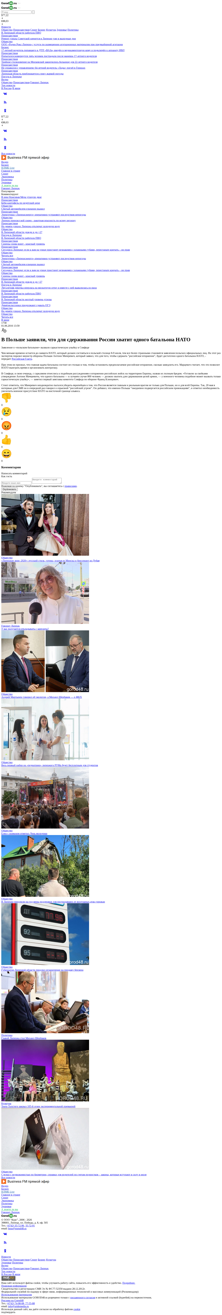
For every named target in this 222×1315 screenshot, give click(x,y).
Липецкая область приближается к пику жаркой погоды (32, 73)
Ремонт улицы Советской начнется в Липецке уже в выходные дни (38, 38)
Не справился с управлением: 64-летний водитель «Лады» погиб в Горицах (43, 67)
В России (6, 88)
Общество (7, 29)
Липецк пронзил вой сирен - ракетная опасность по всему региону (38, 220)
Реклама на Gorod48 (12, 1300)
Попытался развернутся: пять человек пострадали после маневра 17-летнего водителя (49, 56)
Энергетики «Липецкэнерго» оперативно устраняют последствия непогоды (43, 214)
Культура (51, 29)
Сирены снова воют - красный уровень (23, 244)
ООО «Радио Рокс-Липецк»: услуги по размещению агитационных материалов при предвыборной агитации (62, 44)
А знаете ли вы (9, 185)
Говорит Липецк (39, 82)
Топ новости (8, 85)
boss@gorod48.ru (17, 1228)
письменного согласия (82, 1297)
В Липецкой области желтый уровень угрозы (26, 299)
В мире (16, 88)
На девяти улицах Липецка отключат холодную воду (30, 226)
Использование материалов (16, 1294)
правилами (71, 486)
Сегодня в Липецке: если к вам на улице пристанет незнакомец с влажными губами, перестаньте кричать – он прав (65, 249)
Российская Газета (22, 358)
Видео (4, 79)
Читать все (7, 255)
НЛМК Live (7, 167)
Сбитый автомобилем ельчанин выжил (23, 208)
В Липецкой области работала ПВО (21, 32)
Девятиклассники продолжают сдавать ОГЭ (25, 305)
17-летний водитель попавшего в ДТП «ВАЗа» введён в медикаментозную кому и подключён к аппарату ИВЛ (62, 50)
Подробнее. (128, 1283)
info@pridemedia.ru (18, 1306)
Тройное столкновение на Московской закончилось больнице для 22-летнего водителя (49, 62)
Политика (72, 29)
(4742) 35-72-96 (15, 1225)
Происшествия (21, 29)
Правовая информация (13, 1285)
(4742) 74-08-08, (16, 1303)
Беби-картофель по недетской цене (20, 203)
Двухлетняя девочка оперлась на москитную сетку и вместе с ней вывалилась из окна (49, 287)
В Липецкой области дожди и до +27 (21, 232)
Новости (6, 27)
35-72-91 (30, 1225)
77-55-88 (30, 1303)
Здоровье (62, 29)
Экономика (7, 176)
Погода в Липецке (11, 76)
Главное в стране (10, 170)
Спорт (33, 29)
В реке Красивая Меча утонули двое (21, 197)
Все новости (8, 153)
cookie (76, 1309)
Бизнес (42, 29)
